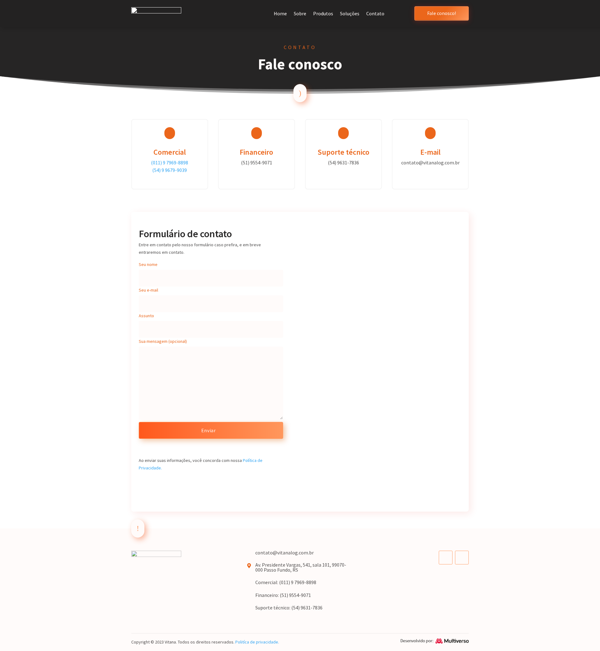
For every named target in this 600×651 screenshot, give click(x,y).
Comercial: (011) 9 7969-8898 (285, 582)
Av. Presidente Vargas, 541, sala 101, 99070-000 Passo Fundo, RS (300, 567)
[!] (137, 536)
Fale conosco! (441, 13)
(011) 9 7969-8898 (169, 162)
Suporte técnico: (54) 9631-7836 (288, 607)
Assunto (146, 315)
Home (280, 13)
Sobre (300, 13)
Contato (375, 13)
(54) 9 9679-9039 (169, 170)
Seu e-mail (148, 290)
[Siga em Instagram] (462, 557)
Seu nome (148, 264)
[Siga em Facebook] (445, 557)
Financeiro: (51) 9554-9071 (283, 595)
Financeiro (256, 152)
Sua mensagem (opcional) (163, 341)
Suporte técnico (343, 152)
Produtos (323, 13)
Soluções (349, 13)
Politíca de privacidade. (257, 642)
